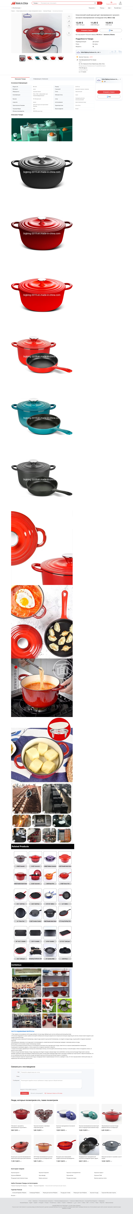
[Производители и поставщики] (19, 3)
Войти (120, 4)
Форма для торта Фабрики (80, 1192)
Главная (13, 11)
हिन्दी (87, 1202)
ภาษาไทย (92, 1202)
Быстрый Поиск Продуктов (91, 1200)
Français (46, 1202)
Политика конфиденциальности (61, 1200)
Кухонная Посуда (47, 11)
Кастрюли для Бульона (58, 11)
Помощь (102, 8)
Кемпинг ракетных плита (100, 1178)
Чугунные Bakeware (16, 1175)
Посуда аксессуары (71, 1178)
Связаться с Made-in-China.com (77, 1200)
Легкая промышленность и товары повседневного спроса (29, 11)
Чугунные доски (15, 1172)
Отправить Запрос (87, 30)
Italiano (59, 1202)
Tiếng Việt (102, 1202)
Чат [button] (112, 30)
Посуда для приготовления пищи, (19, 1178)
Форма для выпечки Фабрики (50, 1192)
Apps (109, 8)
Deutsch (64, 1202)
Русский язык (53, 1202)
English (30, 1202)
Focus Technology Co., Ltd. (65, 1205)
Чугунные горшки (98, 1172)
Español (35, 1202)
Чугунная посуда (94, 1192)
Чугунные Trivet (98, 1175)
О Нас (30, 1200)
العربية (75, 1202)
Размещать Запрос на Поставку (53, 1093)
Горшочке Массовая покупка (109, 1192)
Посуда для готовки (65, 1192)
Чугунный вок (69, 1175)
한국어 (79, 1202)
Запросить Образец (109, 34)
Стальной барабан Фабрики (19, 1192)
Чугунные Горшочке (44, 1172)
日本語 (83, 1202)
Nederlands (69, 1202)
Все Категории (16, 8)
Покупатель (92, 8)
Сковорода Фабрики (35, 1192)
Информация (102, 1200)
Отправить (25, 1093)
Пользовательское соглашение (46, 1200)
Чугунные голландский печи (73, 1172)
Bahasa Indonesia (109, 1202)
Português (41, 1202)
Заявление (35, 1200)
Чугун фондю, (42, 1175)
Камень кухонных (43, 1178)
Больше (13, 1195)
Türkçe (96, 1202)
